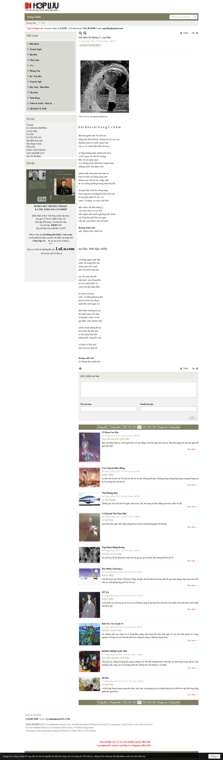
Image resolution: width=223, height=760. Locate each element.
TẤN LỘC (30, 147)
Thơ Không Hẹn (110, 493)
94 (144, 427)
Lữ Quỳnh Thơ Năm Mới (114, 513)
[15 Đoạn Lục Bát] (89, 447)
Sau (193, 33)
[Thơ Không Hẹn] (89, 499)
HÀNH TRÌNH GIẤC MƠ (114, 651)
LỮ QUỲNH (107, 520)
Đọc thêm (191, 449)
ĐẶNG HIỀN (108, 475)
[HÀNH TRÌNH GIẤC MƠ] (89, 661)
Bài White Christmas (112, 568)
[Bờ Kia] (89, 684)
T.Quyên (29, 125)
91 (130, 427)
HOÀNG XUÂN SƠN (90, 45)
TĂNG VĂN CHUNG (36, 150)
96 (154, 427)
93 (139, 427)
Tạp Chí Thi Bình (33, 156)
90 (125, 427)
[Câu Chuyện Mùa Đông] (89, 477)
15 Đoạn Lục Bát (110, 432)
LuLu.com (67, 234)
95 (149, 427)
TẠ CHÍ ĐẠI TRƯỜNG (36, 128)
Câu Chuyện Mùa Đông (113, 468)
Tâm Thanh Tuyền (33, 144)
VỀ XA (105, 592)
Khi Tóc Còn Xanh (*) (112, 623)
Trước (185, 33)
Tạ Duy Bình (31, 131)
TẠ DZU (30, 134)
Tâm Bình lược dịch (34, 140)
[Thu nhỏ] (80, 33)
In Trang (80, 368)
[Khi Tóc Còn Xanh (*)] (89, 634)
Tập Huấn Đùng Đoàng (113, 547)
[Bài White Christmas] (89, 576)
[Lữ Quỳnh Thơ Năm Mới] (89, 527)
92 (134, 427)
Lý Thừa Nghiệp (109, 500)
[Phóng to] (85, 33)
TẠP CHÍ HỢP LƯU (35, 153)
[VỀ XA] (89, 605)
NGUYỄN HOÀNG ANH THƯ (115, 439)
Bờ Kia (105, 678)
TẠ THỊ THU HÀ (34, 137)
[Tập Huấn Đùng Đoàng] (89, 555)
